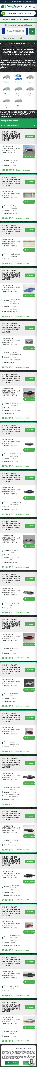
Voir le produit (31, 156)
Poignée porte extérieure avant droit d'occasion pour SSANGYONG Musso (11, 136)
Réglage (27, 1063)
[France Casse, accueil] (11, 6)
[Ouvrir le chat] (31, 1062)
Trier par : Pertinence (18, 121)
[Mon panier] (30, 7)
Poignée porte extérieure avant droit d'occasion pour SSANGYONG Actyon (11, 181)
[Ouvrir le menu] (34, 7)
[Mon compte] (26, 7)
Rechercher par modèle (12, 38)
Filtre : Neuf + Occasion (18, 125)
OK (32, 31)
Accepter (12, 1063)
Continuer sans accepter (24, 1048)
